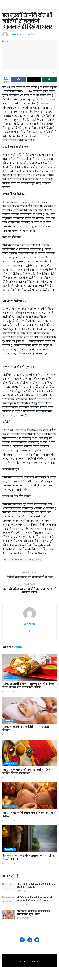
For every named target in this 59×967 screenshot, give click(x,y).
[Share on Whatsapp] (49, 79)
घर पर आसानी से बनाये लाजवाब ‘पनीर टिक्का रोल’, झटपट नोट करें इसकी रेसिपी (28, 685)
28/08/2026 (9, 691)
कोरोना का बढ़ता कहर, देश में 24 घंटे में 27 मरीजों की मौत (36, 885)
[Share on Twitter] (34, 79)
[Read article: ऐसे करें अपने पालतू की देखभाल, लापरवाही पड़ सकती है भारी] (29, 838)
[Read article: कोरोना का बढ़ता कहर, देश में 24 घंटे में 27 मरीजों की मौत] (8, 887)
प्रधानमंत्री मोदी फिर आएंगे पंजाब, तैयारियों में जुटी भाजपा (34, 912)
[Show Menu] (55, 4)
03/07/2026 (24, 918)
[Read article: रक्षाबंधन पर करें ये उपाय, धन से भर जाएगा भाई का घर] (29, 795)
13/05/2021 (23, 904)
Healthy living (33, 559)
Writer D (16, 34)
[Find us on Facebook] (22, 939)
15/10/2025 (31, 34)
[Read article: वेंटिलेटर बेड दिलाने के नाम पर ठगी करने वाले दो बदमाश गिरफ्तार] (8, 900)
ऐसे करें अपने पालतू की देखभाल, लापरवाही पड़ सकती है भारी (28, 857)
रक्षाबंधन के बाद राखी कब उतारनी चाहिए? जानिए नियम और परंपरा (26, 771)
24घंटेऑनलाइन (32, 961)
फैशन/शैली (9, 720)
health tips (16, 559)
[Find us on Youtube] (36, 939)
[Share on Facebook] (18, 79)
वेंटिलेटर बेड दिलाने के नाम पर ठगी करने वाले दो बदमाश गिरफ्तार (35, 899)
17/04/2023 (23, 891)
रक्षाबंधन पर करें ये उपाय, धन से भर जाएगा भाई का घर (28, 814)
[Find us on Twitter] (29, 939)
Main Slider (11, 677)
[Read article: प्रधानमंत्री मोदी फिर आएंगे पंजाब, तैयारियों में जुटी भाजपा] (8, 914)
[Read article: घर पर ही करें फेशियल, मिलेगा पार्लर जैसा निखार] (29, 710)
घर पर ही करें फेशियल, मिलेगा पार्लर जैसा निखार (25, 728)
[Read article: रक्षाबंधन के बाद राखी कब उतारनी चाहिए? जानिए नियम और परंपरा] (29, 753)
